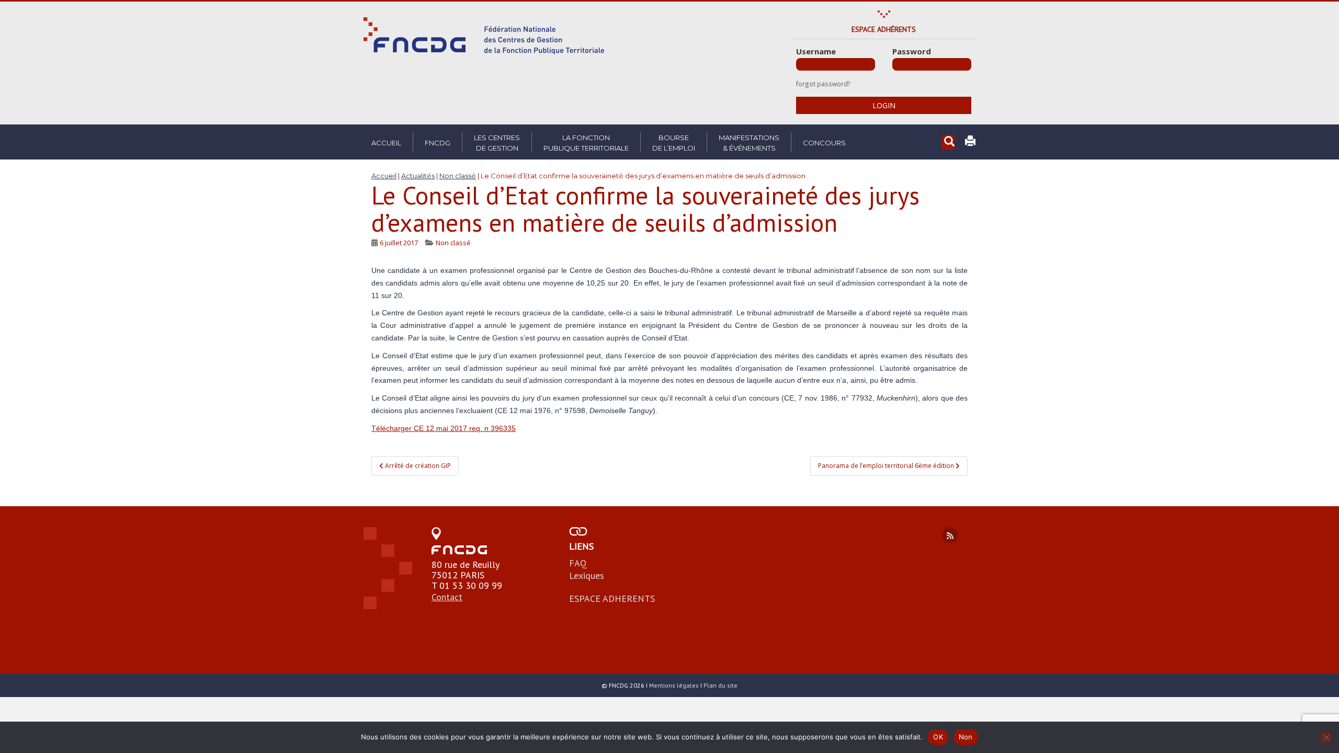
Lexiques (586, 575)
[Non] (1326, 737)
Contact (447, 597)
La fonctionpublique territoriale (586, 142)
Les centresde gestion (497, 142)
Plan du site (720, 685)
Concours (824, 143)
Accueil (386, 143)
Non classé (453, 242)
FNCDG (437, 143)
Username (816, 51)
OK (938, 737)
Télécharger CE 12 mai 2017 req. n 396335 (443, 428)
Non (966, 737)
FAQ (578, 563)
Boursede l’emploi (673, 142)
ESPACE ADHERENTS (612, 598)
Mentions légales (674, 685)
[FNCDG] (484, 35)
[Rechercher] (948, 142)
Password (911, 51)
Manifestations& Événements (749, 142)
